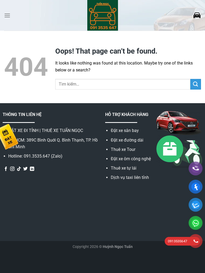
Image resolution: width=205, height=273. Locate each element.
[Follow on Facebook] (6, 169)
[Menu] (7, 15)
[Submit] (195, 84)
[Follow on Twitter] (25, 169)
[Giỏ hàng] (197, 15)
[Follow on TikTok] (19, 169)
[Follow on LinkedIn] (32, 169)
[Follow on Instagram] (12, 169)
